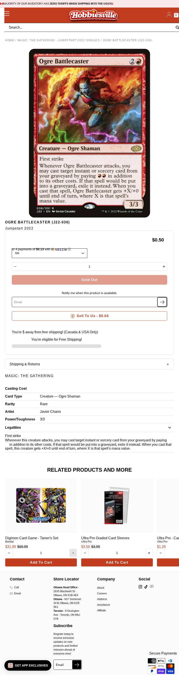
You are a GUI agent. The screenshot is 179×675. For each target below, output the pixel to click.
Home (9, 40)
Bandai (9, 541)
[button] (27, 665)
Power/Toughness (20, 419)
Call (16, 587)
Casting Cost (16, 388)
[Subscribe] (162, 302)
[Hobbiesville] (93, 15)
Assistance (103, 604)
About (100, 587)
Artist (9, 411)
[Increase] (164, 266)
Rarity (10, 404)
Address (102, 599)
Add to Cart (41, 562)
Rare (44, 404)
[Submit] (77, 665)
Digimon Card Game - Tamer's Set (31, 538)
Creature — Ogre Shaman (60, 396)
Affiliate (101, 610)
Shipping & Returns (25, 364)
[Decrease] (15, 266)
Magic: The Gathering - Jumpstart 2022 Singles (58, 40)
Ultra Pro (86, 541)
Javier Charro (50, 411)
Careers (102, 593)
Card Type (13, 396)
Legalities (13, 427)
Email (17, 593)
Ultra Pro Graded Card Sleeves (105, 538)
